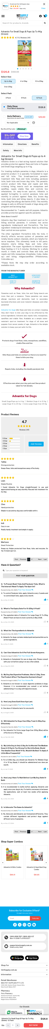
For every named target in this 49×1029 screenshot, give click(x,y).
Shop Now (24, 136)
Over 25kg (8, 87)
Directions (22, 144)
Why (12, 276)
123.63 (41, 117)
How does (36, 276)
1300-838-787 (16, 936)
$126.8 (41, 107)
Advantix (36, 282)
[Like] (45, 599)
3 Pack (8, 98)
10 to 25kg (39, 81)
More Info (18, 150)
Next (39, 559)
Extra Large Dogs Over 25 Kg (35, 404)
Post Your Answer (25, 590)
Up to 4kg (8, 81)
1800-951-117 (28, 936)
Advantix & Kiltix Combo (12, 867)
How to (13, 282)
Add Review (36, 444)
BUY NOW (33, 1025)
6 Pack (23, 98)
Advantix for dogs (8, 310)
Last (45, 559)
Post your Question (25, 576)
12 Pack (39, 98)
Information (8, 144)
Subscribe (35, 918)
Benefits (35, 144)
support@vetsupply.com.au (21, 945)
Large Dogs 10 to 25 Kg (11, 404)
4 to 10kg (23, 81)
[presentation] (3, 862)
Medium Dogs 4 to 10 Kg (36, 401)
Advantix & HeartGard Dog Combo (36, 868)
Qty (2, 1025)
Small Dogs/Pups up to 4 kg (13, 401)
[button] (17, 69)
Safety (6, 150)
